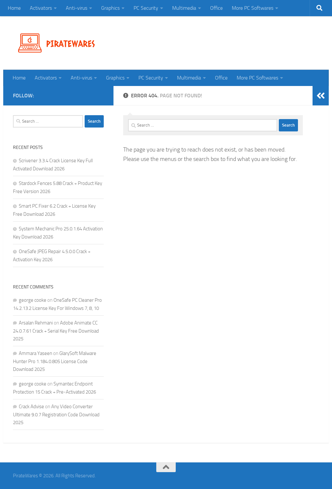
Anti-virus (76, 8)
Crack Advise (31, 407)
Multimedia (184, 8)
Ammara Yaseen (35, 353)
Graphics (110, 8)
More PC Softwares (252, 8)
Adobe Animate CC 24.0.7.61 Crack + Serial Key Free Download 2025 (56, 331)
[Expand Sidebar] (321, 95)
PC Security (146, 8)
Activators (41, 8)
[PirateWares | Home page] (59, 43)
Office (216, 8)
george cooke (32, 300)
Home (14, 8)
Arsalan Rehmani (36, 323)
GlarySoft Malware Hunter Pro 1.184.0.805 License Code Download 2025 (54, 361)
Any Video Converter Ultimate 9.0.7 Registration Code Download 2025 (56, 414)
